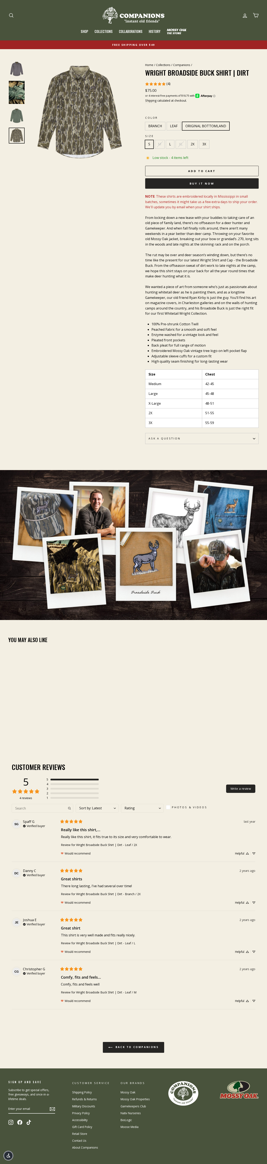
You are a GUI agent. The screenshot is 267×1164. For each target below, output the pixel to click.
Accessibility (80, 1120)
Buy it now (202, 183)
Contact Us (79, 1141)
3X (204, 144)
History (154, 31)
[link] (157, 84)
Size (149, 136)
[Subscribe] (52, 1109)
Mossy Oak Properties (135, 1099)
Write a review (240, 789)
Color (151, 118)
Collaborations (130, 31)
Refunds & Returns (84, 1099)
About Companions (85, 1147)
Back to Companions (136, 1047)
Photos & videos (189, 807)
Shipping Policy (82, 1092)
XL (181, 144)
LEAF (174, 126)
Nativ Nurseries (131, 1113)
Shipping (150, 100)
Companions (181, 65)
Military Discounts (83, 1106)
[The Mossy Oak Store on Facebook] (19, 1122)
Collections (103, 31)
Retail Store (79, 1134)
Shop (84, 31)
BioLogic (126, 1120)
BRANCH (155, 126)
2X (192, 144)
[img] (34, 825)
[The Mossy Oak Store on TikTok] (28, 1122)
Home (149, 65)
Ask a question (165, 438)
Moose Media (130, 1127)
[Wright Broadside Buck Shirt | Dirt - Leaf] (17, 732)
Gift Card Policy (82, 1127)
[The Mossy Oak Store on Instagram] (10, 1122)
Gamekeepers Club (133, 1106)
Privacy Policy (81, 1113)
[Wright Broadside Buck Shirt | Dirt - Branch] (11, 732)
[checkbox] (188, 807)
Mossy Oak (128, 1092)
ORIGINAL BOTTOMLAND (205, 126)
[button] (73, 779)
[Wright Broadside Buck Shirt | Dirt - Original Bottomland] (22, 732)
